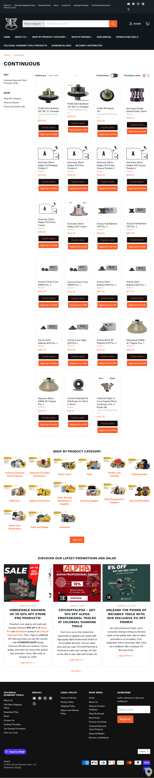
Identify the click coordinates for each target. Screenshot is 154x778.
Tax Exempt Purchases (101, 5)
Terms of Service (69, 698)
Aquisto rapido (48, 127)
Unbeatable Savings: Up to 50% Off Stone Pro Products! (27, 614)
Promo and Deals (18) (14, 106)
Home (7, 37)
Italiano (142, 751)
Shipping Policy (68, 706)
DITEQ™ (130, 346)
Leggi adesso (26, 662)
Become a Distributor (89, 45)
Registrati (125, 719)
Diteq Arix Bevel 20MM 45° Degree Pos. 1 (47, 401)
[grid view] (144, 75)
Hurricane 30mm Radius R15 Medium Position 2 (48, 165)
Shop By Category (12, 98)
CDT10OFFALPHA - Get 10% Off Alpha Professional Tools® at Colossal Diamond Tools (77, 618)
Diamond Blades (61, 45)
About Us (7, 5)
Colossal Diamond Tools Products (25, 45)
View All (77, 539)
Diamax (129, 114)
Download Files (44, 5)
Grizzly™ (100, 230)
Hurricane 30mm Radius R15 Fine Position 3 (75, 165)
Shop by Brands (11, 102)
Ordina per (40, 75)
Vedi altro (75, 671)
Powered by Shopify (12, 767)
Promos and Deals (127, 37)
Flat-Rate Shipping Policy (24, 5)
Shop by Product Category (49, 37)
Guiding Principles (81, 5)
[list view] (148, 75)
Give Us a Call (9, 8)
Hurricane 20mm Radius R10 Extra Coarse (46, 222)
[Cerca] (113, 23)
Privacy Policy (67, 702)
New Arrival (104, 37)
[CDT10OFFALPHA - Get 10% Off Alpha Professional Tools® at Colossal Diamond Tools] (77, 583)
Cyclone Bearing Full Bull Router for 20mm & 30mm (77, 401)
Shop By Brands (81, 37)
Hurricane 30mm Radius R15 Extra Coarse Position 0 (105, 165)
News (56, 5)
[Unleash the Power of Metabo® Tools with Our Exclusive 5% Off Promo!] (126, 583)
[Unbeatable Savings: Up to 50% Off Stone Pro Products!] (27, 583)
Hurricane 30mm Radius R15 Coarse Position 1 (136, 165)
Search (7, 761)
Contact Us (66, 5)
